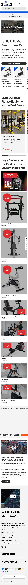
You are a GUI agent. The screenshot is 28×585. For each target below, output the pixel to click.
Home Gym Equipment (14, 63)
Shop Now (7, 149)
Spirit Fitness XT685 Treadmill (6, 82)
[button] (22, 3)
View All (3, 108)
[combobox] (14, 8)
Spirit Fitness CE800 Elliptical (18, 82)
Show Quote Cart (26, 243)
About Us (5, 481)
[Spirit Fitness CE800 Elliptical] (19, 72)
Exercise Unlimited (8, 581)
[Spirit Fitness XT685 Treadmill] (7, 72)
